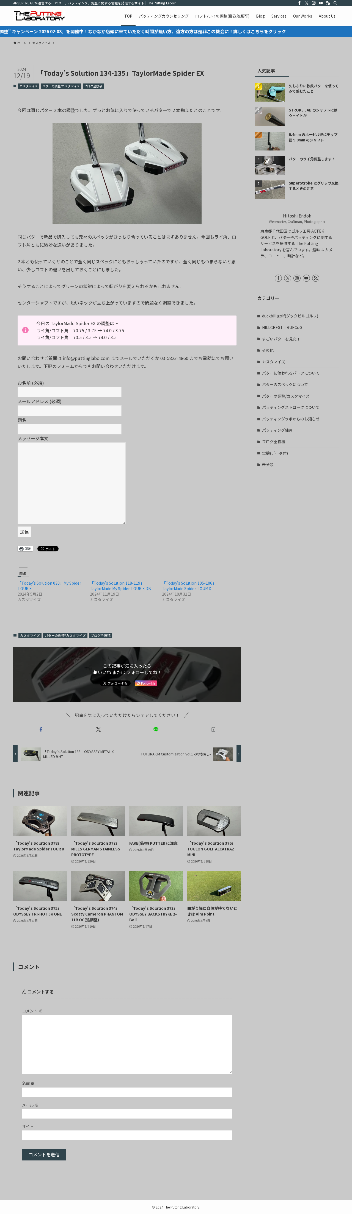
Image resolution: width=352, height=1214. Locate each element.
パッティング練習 (277, 430)
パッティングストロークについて (291, 407)
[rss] (328, 3)
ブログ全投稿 (93, 86)
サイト (28, 1126)
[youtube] (320, 3)
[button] (127, 173)
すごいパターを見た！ (281, 339)
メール (30, 1105)
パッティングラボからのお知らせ (291, 419)
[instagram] (313, 3)
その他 (268, 350)
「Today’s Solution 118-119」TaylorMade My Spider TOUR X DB (120, 585)
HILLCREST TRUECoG (282, 327)
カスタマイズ (29, 86)
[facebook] (299, 3)
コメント (32, 1011)
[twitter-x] (306, 3)
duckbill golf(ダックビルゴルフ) (290, 316)
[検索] (335, 3)
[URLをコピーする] (213, 729)
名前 (28, 1083)
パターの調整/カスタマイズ (61, 86)
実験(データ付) (275, 453)
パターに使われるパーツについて (291, 373)
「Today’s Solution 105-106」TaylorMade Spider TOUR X (189, 585)
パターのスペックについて (285, 384)
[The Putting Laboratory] (39, 15)
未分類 (268, 464)
